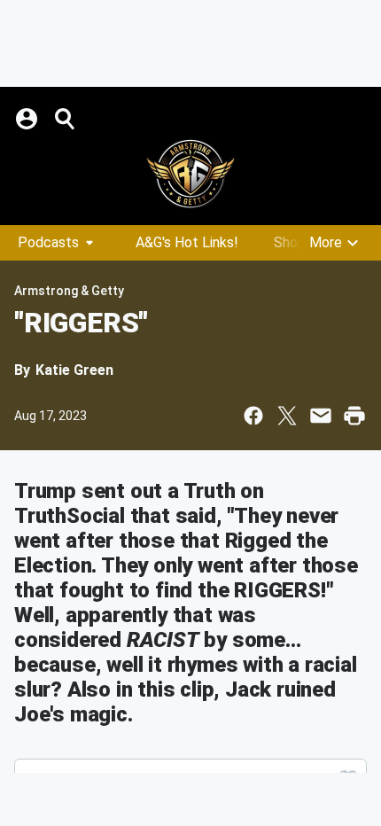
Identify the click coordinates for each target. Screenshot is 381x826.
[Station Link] (190, 173)
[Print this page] (354, 415)
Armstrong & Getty (69, 291)
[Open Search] (65, 118)
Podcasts (48, 242)
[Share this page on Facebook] (253, 415)
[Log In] (28, 118)
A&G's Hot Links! (187, 242)
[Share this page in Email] (320, 415)
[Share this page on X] (287, 415)
